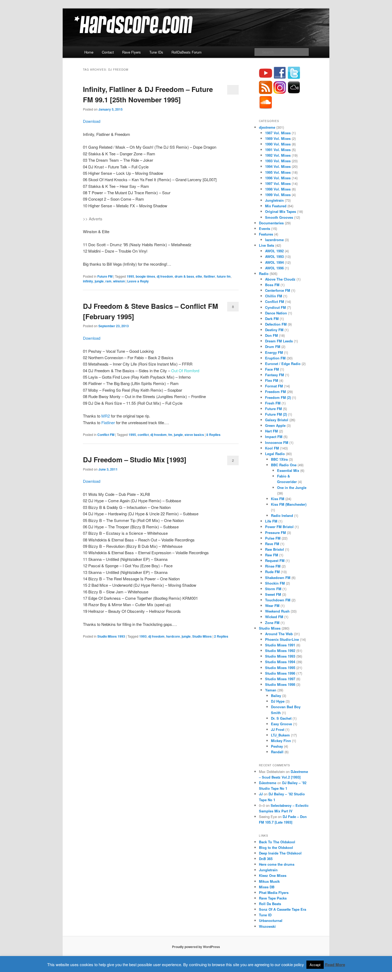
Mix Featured (275, 205)
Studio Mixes (202, 636)
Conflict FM (105, 434)
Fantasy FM (274, 374)
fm (170, 434)
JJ (261, 793)
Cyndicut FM (275, 307)
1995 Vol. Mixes (278, 172)
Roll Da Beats (270, 903)
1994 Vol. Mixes (278, 166)
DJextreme (267, 782)
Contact (108, 52)
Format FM (274, 385)
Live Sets (266, 245)
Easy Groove (281, 723)
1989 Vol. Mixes (278, 138)
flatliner (209, 276)
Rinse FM (273, 566)
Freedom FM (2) (278, 397)
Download (91, 121)
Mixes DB (266, 886)
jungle (99, 281)
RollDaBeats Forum (186, 52)
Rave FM (272, 543)
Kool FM (272, 448)
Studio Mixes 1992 (280, 650)
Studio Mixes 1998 (280, 684)
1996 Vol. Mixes (278, 177)
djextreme (267, 127)
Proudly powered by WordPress (196, 946)
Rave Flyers (131, 52)
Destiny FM (274, 329)
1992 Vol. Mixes (278, 155)
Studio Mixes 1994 (280, 661)
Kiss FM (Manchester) (288, 504)
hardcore (173, 636)
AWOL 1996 (274, 267)
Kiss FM (277, 498)
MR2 (105, 416)
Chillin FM (273, 295)
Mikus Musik (269, 881)
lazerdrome (274, 239)
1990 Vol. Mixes (278, 144)
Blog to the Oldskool (276, 847)
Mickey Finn (281, 740)
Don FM (271, 335)
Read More (335, 964)
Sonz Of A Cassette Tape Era (282, 909)
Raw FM (271, 554)
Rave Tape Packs (273, 898)
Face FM (272, 369)
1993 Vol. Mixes (278, 160)
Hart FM (271, 431)
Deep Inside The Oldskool (280, 853)
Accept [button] (315, 964)
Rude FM (272, 571)
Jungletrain (274, 200)
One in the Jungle (291, 487)
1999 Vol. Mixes (278, 194)
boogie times (145, 276)
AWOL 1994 (274, 262)
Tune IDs (156, 52)
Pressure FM (275, 532)
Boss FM (272, 284)
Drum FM (272, 346)
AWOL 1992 (274, 250)
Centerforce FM (277, 290)
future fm (224, 276)
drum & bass (184, 276)
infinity (88, 281)
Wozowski (267, 926)
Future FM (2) (276, 414)
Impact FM (273, 436)
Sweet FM (273, 594)
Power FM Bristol (279, 526)
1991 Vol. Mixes (278, 149)
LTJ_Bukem (280, 735)
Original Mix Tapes (280, 211)
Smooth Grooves (279, 217)
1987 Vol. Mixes (278, 132)
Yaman (270, 689)
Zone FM (272, 622)
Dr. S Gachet (281, 718)
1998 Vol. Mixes (278, 189)
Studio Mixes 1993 (111, 636)
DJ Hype (278, 701)
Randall (277, 751)
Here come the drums (276, 864)
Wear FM (272, 605)
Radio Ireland (282, 515)
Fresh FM (273, 403)
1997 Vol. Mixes (278, 183)
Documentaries (271, 222)
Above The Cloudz (280, 279)
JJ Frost (277, 729)
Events (264, 228)
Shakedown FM (277, 577)
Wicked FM (274, 616)
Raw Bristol (274, 549)
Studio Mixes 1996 (280, 673)
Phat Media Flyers (274, 892)
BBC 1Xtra (279, 459)
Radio (264, 273)
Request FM (275, 560)
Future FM (105, 276)
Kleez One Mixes (272, 875)
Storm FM (273, 588)
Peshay (277, 746)
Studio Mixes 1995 (280, 667)
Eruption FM (275, 358)
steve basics (194, 434)
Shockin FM (275, 583)
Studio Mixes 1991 (280, 644)
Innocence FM (276, 442)
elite (199, 276)
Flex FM (271, 380)
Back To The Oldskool (277, 841)
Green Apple (275, 425)
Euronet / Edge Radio (283, 363)
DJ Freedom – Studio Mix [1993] (134, 459)
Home (88, 52)
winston (119, 281)
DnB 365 (266, 858)
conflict (143, 434)
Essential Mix (288, 470)
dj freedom (165, 276)
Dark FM (272, 318)
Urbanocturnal (270, 920)
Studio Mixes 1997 (280, 678)
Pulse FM (273, 538)
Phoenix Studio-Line (282, 639)
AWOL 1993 (274, 256)
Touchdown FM (277, 599)
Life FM (271, 521)
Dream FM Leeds (279, 340)
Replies (213, 434)
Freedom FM (275, 391)
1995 (130, 276)
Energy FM (274, 352)
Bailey (276, 695)
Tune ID (265, 914)
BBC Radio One (284, 464)
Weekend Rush (277, 611)
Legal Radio (275, 453)
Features (266, 234)
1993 (143, 636)
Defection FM (276, 324)
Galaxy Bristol (276, 419)
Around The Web (279, 633)
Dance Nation (276, 312)
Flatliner (108, 422)
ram (108, 281)
